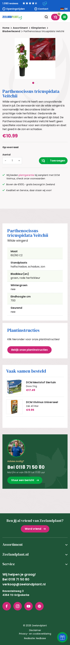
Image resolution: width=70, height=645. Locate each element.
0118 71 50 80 (18, 579)
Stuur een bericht (22, 480)
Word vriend (33, 529)
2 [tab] (37, 83)
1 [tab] (33, 83)
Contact (43, 9)
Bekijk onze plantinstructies (29, 350)
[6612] (53, 160)
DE (66, 9)
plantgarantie (26, 175)
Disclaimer (35, 630)
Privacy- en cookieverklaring (35, 633)
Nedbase (41, 638)
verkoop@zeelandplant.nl (24, 584)
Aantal (6, 154)
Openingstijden (15, 9)
